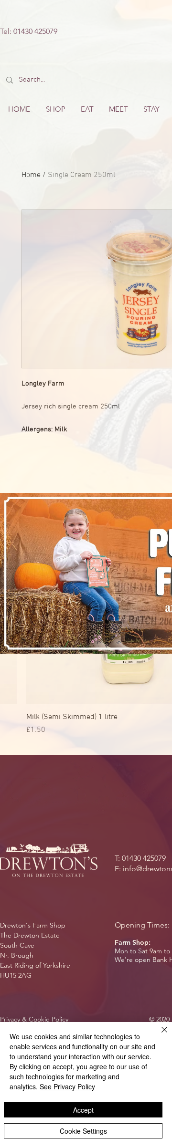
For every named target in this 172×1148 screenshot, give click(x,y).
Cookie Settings (83, 1131)
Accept (83, 1110)
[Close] (158, 1035)
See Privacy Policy (67, 1086)
